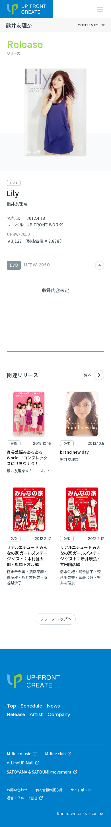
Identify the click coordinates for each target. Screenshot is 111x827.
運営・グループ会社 (22, 798)
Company (59, 714)
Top (11, 706)
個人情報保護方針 (49, 790)
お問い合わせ (17, 790)
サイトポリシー (82, 790)
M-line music (19, 753)
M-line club (55, 753)
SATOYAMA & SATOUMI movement (39, 772)
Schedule (31, 706)
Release (16, 714)
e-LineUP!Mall (20, 763)
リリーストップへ (55, 619)
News (53, 706)
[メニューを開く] (100, 9)
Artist (36, 714)
